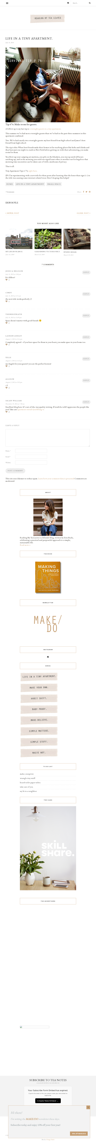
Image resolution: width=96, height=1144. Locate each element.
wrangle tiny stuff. (28, 778)
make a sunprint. (27, 774)
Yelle (8, 357)
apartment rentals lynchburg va (30, 409)
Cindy (9, 293)
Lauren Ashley (14, 336)
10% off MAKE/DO (79, 1134)
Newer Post (13, 213)
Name (8, 451)
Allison (10, 379)
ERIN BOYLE (12, 202)
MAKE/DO (32, 1119)
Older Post (83, 213)
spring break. (70, 252)
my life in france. (14, 251)
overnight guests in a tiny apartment (45, 129)
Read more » (25, 545)
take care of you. (26, 787)
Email (8, 457)
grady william (14, 401)
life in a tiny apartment (30, 184)
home (9, 184)
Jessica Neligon (14, 271)
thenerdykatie (14, 314)
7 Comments (10, 192)
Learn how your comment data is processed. (56, 478)
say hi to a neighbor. (28, 791)
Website (8, 462)
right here (32, 171)
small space (54, 184)
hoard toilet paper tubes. (30, 782)
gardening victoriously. (47, 251)
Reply (86, 272)
